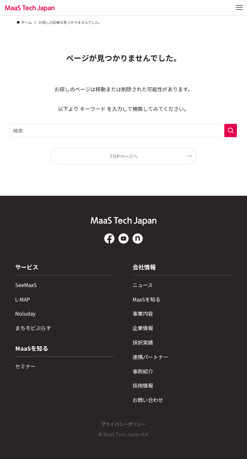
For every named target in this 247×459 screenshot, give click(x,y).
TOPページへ (124, 156)
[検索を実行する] (230, 130)
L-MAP (22, 299)
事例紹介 (143, 371)
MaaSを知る (146, 299)
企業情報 (143, 328)
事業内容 (143, 313)
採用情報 (143, 385)
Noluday (25, 313)
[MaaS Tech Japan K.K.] (29, 7)
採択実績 (143, 342)
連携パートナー (151, 357)
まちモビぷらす (33, 328)
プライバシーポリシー (123, 424)
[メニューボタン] (239, 7)
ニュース (143, 285)
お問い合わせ (148, 400)
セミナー (25, 366)
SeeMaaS (26, 285)
